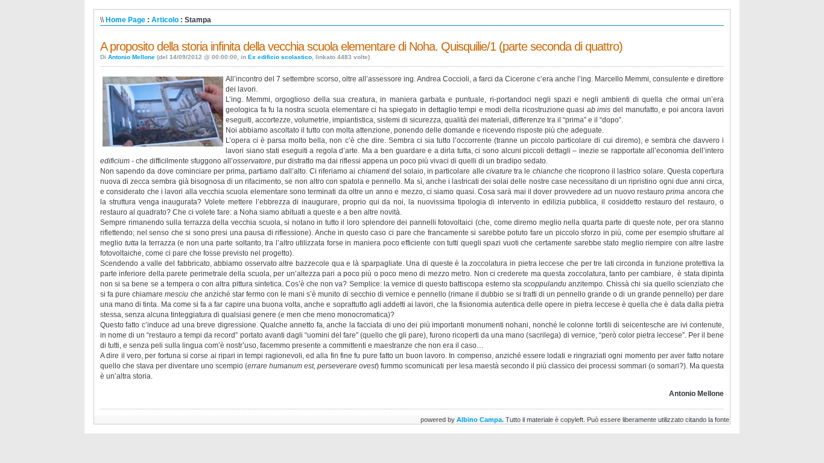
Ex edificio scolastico (280, 57)
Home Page (125, 20)
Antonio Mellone (131, 57)
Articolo (165, 20)
